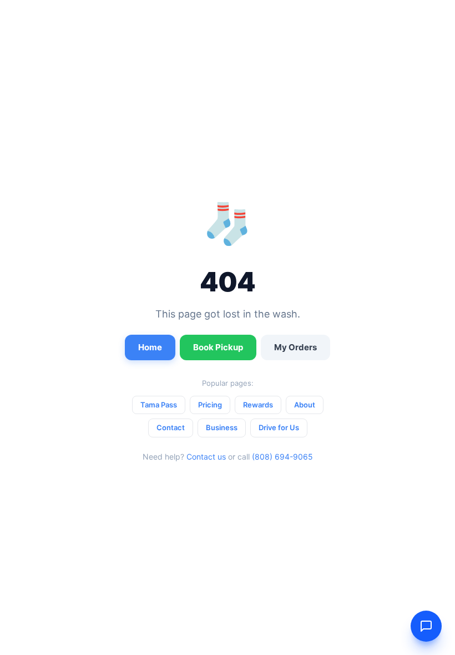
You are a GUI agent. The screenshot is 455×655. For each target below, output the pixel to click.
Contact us (206, 456)
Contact (170, 427)
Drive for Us (279, 427)
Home (150, 347)
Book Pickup (218, 347)
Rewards (258, 404)
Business (221, 427)
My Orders (295, 347)
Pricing (210, 404)
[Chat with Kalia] (426, 626)
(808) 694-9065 (282, 456)
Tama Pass (158, 404)
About (304, 404)
